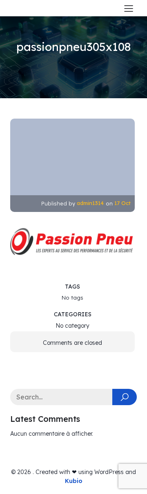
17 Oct (122, 203)
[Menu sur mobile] (128, 8)
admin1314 (90, 203)
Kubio (73, 481)
